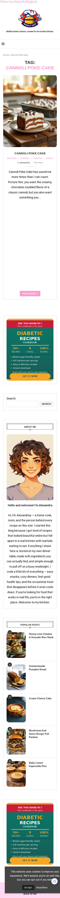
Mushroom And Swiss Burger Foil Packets (39, 733)
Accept (28, 887)
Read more (29, 293)
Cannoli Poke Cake (30, 153)
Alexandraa (25, 163)
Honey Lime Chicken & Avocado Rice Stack (41, 636)
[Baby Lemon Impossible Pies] (16, 774)
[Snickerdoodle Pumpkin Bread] (16, 677)
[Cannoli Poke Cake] (30, 111)
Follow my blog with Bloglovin (18, 1)
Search (11, 398)
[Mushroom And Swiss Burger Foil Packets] (16, 741)
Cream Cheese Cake (40, 698)
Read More (42, 887)
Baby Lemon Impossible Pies (38, 764)
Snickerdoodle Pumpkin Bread (37, 668)
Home (6, 55)
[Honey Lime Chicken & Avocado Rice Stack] (16, 645)
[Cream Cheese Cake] (16, 709)
